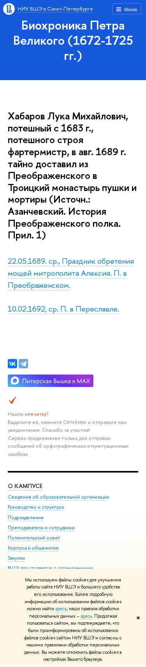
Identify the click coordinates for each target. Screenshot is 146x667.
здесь (61, 609)
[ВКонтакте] (12, 363)
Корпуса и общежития (33, 547)
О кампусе (25, 486)
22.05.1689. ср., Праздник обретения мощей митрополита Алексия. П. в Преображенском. (71, 273)
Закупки (16, 558)
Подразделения (26, 517)
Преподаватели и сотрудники (41, 527)
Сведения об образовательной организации (58, 497)
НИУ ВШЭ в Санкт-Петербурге (55, 8)
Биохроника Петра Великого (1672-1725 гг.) (73, 40)
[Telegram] (23, 363)
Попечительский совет (34, 537)
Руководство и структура (36, 507)
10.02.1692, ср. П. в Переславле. (63, 308)
